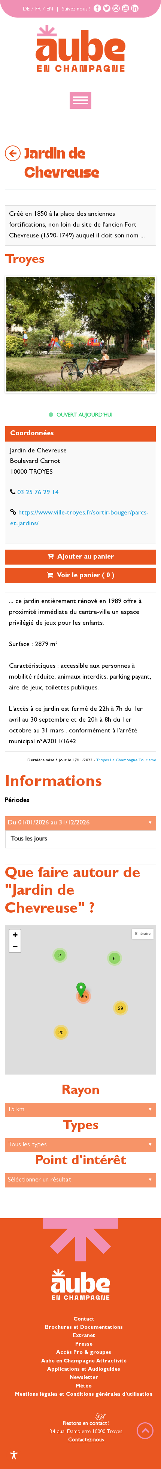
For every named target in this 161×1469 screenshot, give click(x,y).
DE (26, 9)
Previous (17, 336)
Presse (83, 1344)
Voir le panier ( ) (84, 576)
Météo (84, 1386)
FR (38, 9)
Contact (83, 1319)
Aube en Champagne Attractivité (84, 1361)
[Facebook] (97, 8)
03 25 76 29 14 (37, 493)
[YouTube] (125, 8)
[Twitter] (106, 8)
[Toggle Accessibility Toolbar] (14, 1455)
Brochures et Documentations (84, 1327)
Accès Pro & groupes (83, 1352)
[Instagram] (116, 8)
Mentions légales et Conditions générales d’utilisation (83, 1394)
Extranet (84, 1336)
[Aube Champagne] (80, 49)
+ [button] (15, 935)
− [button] (15, 946)
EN (49, 9)
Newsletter (84, 1377)
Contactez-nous (86, 1440)
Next (143, 336)
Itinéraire (143, 934)
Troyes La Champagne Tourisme (126, 760)
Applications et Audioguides (83, 1369)
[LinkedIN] (135, 8)
